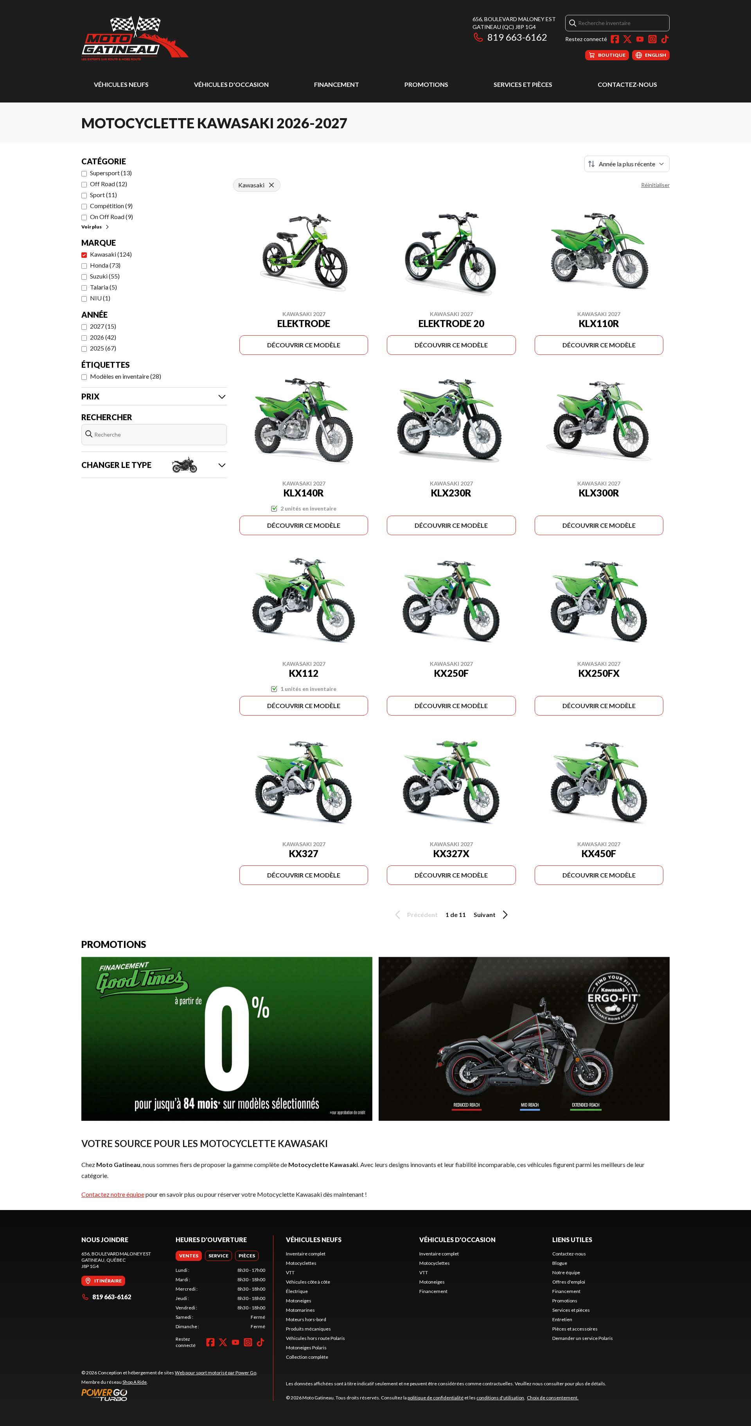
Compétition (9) (111, 205)
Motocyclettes (301, 1263)
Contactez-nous (627, 84)
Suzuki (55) (105, 276)
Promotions (426, 84)
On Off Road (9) (111, 216)
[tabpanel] (220, 1298)
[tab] (189, 1256)
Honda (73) (105, 265)
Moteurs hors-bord (306, 1319)
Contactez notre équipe (112, 1194)
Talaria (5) (103, 287)
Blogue (559, 1263)
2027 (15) (103, 326)
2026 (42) (103, 337)
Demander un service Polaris (582, 1338)
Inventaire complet (305, 1254)
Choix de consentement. (553, 1398)
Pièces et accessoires (575, 1329)
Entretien (562, 1319)
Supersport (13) (111, 172)
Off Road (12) (108, 183)
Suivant (485, 914)
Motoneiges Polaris (306, 1347)
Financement (336, 84)
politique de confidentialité (436, 1398)
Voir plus (91, 227)
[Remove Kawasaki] (271, 185)
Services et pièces (523, 84)
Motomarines (300, 1310)
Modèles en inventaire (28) (125, 376)
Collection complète (307, 1357)
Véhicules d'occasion (231, 84)
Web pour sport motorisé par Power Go (215, 1373)
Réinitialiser (655, 185)
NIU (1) (100, 298)
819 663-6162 (517, 37)
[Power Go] (169, 1394)
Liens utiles (572, 1239)
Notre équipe (566, 1272)
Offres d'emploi (568, 1282)
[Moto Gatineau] (135, 37)
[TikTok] (665, 39)
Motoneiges (298, 1301)
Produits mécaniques (308, 1329)
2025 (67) (103, 348)
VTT (290, 1272)
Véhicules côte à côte (308, 1282)
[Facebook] (615, 39)
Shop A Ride (134, 1382)
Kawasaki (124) (111, 254)
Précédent (422, 914)
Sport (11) (103, 194)
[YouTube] (640, 39)
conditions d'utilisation (500, 1398)
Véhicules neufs (121, 84)
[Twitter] (627, 39)
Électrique (297, 1291)
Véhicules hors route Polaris (315, 1338)
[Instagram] (652, 39)
